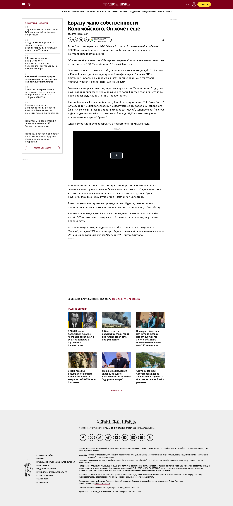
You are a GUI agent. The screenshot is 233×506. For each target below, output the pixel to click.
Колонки (101, 12)
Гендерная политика (46, 469)
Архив (169, 12)
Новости (65, 12)
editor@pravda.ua (102, 483)
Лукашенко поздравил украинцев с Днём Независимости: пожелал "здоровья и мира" (116, 375)
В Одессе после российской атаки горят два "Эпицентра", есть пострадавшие (115, 335)
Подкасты (135, 12)
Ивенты (124, 12)
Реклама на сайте (44, 455)
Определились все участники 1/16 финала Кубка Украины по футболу (41, 32)
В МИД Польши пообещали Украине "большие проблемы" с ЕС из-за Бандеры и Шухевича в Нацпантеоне (81, 338)
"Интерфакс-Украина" (115, 60)
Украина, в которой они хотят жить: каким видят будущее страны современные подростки (42, 137)
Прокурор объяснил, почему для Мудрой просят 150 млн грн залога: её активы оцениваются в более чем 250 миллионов (148, 338)
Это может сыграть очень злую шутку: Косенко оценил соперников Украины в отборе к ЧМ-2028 (41, 93)
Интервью (113, 12)
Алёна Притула (175, 481)
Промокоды (42, 482)
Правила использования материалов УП (55, 462)
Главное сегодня (77, 309)
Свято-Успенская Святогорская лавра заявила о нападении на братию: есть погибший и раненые (150, 377)
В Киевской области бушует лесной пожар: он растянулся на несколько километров (41, 79)
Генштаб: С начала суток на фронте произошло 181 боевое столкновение (40, 123)
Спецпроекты (149, 12)
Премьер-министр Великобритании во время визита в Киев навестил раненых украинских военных (42, 109)
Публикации (78, 12)
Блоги (161, 12)
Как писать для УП (45, 475)
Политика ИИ (42, 465)
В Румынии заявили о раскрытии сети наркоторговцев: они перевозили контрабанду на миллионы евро (41, 63)
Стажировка (42, 479)
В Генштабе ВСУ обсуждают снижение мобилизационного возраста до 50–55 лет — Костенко (82, 377)
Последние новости (36, 23)
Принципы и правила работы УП (51, 472)
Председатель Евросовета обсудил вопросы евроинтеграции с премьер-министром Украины (41, 46)
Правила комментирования (126, 299)
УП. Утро (91, 12)
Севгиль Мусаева (139, 481)
